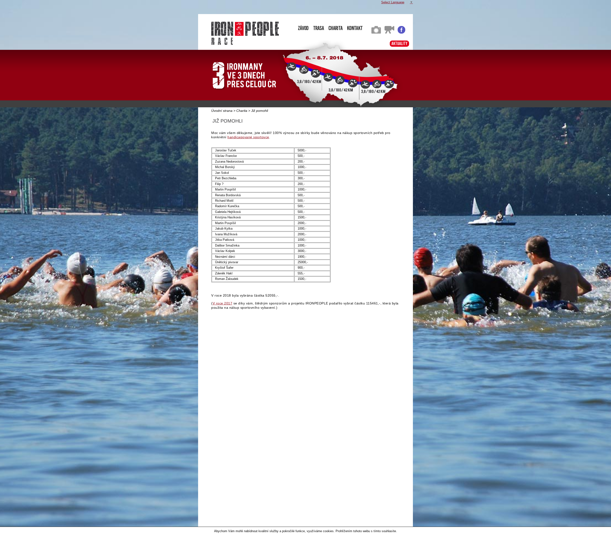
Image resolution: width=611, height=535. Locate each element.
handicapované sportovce (248, 137)
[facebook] (401, 33)
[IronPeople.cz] (245, 29)
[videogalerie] (389, 33)
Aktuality (399, 43)
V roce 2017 (222, 303)
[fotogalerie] (376, 33)
